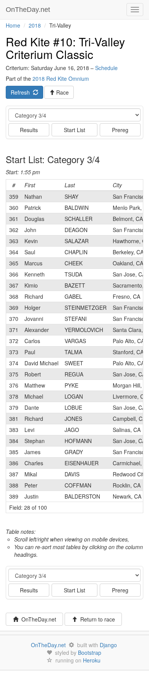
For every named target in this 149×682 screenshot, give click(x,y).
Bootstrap (89, 652)
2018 (35, 25)
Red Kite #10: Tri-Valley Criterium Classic (65, 47)
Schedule (106, 68)
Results (29, 130)
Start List (74, 130)
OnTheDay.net (29, 9)
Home (13, 25)
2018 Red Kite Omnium (60, 78)
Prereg (120, 130)
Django (108, 645)
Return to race (96, 619)
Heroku (91, 660)
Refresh (22, 92)
